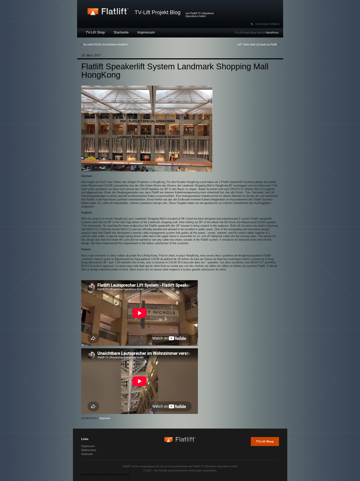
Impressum (146, 32)
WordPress (272, 32)
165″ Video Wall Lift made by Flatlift (257, 44)
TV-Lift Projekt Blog (157, 12)
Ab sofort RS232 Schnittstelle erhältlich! (105, 44)
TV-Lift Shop (95, 32)
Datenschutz (88, 450)
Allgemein (104, 418)
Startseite (121, 32)
